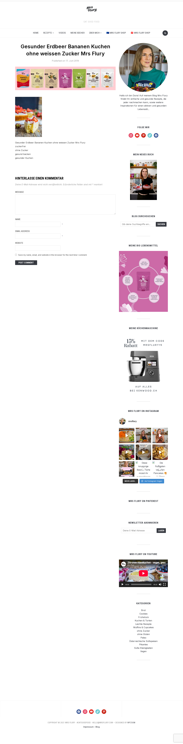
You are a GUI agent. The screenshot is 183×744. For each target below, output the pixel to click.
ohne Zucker (143, 630)
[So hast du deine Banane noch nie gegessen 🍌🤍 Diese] (160, 452)
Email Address (22, 231)
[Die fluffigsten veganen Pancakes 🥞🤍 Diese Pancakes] (160, 469)
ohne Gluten (143, 634)
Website (19, 243)
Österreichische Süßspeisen (143, 641)
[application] (143, 573)
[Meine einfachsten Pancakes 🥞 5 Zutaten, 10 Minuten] (126, 452)
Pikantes (143, 644)
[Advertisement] (143, 680)
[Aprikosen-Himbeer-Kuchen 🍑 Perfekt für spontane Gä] (143, 452)
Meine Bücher (77, 32)
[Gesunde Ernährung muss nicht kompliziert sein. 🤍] (126, 469)
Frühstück (143, 617)
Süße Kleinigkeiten (143, 648)
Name (17, 219)
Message (19, 192)
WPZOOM (131, 723)
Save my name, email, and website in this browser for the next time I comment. (52, 255)
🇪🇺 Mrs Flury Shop (116, 32)
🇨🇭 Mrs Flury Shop (140, 32)
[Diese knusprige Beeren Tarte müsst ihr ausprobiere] (143, 469)
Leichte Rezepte (143, 624)
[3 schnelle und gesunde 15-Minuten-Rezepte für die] (143, 435)
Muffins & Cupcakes (143, 627)
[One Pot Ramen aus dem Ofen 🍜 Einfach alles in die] (126, 435)
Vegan (143, 651)
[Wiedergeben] (122, 584)
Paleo (143, 637)
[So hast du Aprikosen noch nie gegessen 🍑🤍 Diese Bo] (160, 435)
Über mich (94, 32)
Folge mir (143, 127)
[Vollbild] (164, 584)
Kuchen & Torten (143, 620)
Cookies (143, 613)
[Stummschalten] (160, 584)
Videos (62, 32)
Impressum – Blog (91, 727)
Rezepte (47, 32)
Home (36, 32)
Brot (143, 610)
